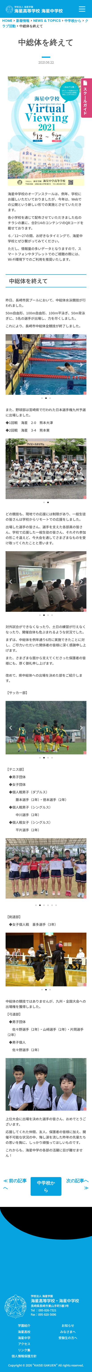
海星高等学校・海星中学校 (55, 1300)
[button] (10, 364)
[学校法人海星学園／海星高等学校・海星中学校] (34, 9)
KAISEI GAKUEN (45, 1365)
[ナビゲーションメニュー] (82, 9)
